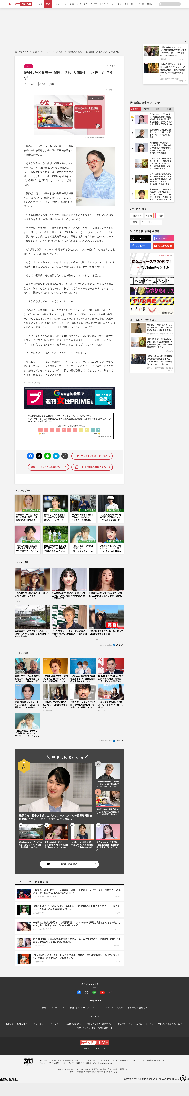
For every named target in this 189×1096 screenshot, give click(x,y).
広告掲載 (121, 1024)
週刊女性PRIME (22, 52)
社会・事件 (82, 4)
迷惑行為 (137, 215)
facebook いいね (30, 456)
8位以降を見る (69, 864)
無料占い (151, 4)
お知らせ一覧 (174, 1024)
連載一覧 (128, 4)
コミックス (116, 4)
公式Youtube (165, 246)
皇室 (72, 4)
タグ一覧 (140, 4)
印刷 (110, 90)
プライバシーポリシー (37, 1024)
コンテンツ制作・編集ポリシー (100, 1024)
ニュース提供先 (135, 1024)
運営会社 (9, 1024)
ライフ (94, 4)
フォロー (140, 238)
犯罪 (161, 215)
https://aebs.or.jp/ (105, 1063)
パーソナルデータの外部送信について (67, 1024)
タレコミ (149, 1024)
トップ (39, 4)
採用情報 (161, 1024)
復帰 (52, 84)
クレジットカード (152, 222)
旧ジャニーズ (59, 4)
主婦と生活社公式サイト (102, 1028)
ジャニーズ (54, 1007)
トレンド (104, 4)
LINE (46, 454)
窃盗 (135, 222)
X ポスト (38, 455)
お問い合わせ (82, 1028)
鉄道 (150, 215)
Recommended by (105, 645)
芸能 (48, 4)
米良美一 (60, 52)
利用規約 (21, 1024)
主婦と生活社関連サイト (94, 1048)
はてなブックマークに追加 (55, 456)
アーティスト (46, 52)
